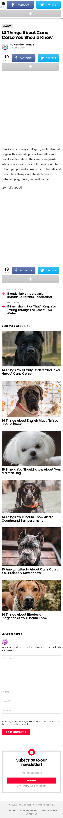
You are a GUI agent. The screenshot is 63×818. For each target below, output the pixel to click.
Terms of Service (29, 810)
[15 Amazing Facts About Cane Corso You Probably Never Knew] (31, 546)
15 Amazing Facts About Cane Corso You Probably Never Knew (30, 571)
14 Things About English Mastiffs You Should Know (30, 422)
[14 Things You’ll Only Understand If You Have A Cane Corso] (31, 348)
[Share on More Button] (30, 67)
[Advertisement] (31, 109)
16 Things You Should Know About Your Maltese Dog (31, 471)
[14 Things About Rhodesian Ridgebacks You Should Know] (31, 595)
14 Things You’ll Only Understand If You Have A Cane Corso (31, 372)
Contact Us (31, 814)
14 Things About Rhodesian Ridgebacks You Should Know (24, 616)
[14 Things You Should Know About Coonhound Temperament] (31, 496)
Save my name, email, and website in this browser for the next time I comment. (31, 723)
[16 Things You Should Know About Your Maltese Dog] (31, 448)
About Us (11, 810)
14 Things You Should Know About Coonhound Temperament (27, 519)
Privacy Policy (49, 810)
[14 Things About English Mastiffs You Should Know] (31, 399)
